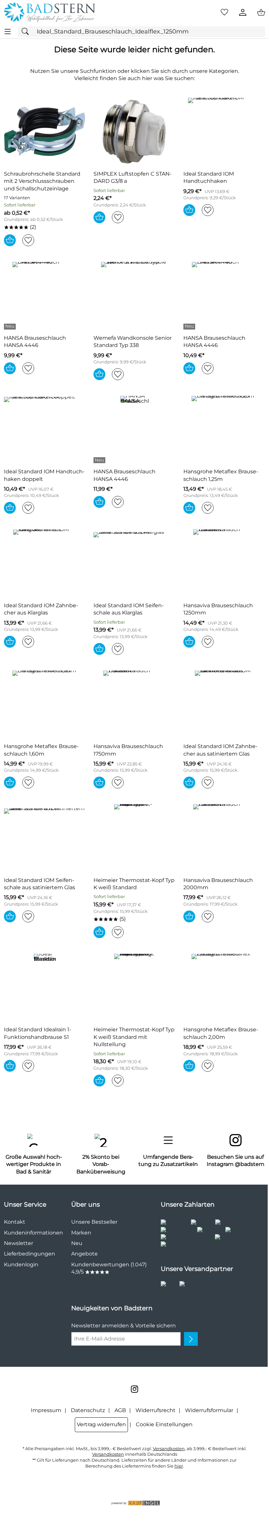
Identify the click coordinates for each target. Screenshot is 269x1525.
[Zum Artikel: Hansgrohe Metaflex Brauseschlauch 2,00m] (224, 987)
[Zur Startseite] (49, 12)
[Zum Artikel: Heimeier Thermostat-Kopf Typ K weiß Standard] (134, 837)
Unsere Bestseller (94, 1222)
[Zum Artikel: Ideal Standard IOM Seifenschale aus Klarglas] (134, 562)
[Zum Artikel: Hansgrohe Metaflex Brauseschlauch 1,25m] (224, 429)
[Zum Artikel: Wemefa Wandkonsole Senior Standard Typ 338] (134, 295)
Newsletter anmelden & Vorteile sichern (123, 1325)
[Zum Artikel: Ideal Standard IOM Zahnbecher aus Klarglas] (45, 562)
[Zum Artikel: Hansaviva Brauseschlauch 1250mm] (224, 562)
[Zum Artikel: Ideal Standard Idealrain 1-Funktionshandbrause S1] (45, 987)
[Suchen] (26, 31)
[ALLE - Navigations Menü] (7, 31)
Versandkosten (169, 1448)
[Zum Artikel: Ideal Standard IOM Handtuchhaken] (224, 131)
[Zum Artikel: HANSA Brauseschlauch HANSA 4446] (45, 295)
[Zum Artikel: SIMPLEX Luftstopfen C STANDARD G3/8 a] (134, 131)
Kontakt (14, 1222)
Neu (76, 1243)
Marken (81, 1233)
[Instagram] (134, 1389)
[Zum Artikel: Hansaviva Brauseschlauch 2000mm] (224, 837)
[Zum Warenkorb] (261, 12)
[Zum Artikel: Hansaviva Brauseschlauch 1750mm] (134, 704)
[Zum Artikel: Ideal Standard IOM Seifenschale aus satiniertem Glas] (45, 837)
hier (179, 1466)
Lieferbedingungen (29, 1254)
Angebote (84, 1254)
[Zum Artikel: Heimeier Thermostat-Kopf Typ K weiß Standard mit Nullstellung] (134, 987)
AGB (120, 1410)
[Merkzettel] (224, 12)
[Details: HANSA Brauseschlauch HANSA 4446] (10, 327)
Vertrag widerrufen (101, 1424)
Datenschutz (88, 1410)
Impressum (46, 1410)
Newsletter (18, 1243)
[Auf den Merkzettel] (28, 240)
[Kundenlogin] (243, 12)
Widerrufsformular (209, 1410)
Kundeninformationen (33, 1233)
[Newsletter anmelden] (191, 1339)
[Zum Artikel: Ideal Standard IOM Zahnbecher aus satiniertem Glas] (224, 704)
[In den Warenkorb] (10, 240)
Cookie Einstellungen (164, 1424)
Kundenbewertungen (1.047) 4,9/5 (109, 1268)
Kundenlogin (21, 1264)
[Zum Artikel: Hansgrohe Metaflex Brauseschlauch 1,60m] (45, 704)
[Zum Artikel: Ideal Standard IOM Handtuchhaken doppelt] (45, 429)
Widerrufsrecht (155, 1410)
